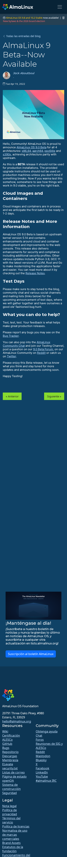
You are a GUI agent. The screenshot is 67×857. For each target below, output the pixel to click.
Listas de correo (13, 772)
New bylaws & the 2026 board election (24, 21)
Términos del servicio (11, 820)
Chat (39, 735)
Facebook (42, 768)
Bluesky (41, 760)
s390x (7, 154)
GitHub (7, 744)
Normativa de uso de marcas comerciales (14, 834)
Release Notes (35, 273)
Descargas (9, 756)
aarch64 (37, 151)
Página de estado (14, 776)
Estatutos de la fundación (12, 849)
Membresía (10, 760)
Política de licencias (15, 826)
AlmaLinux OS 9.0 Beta (31, 147)
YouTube (42, 776)
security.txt (10, 768)
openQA (8, 781)
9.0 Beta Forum (43, 349)
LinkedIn (42, 772)
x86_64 (26, 151)
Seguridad (9, 793)
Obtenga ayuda (47, 731)
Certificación (11, 735)
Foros (40, 740)
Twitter (11, 356)
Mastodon (43, 756)
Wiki (5, 731)
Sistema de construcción (11, 787)
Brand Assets (11, 843)
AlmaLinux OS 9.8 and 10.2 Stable (24, 17)
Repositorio (10, 752)
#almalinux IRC (46, 781)
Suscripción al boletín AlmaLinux (30, 654)
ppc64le (49, 151)
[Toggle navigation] (60, 6)
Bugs (5, 748)
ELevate (7, 764)
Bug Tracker (11, 336)
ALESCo (7, 740)
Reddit (41, 353)
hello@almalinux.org (16, 721)
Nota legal (9, 806)
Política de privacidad (9, 812)
